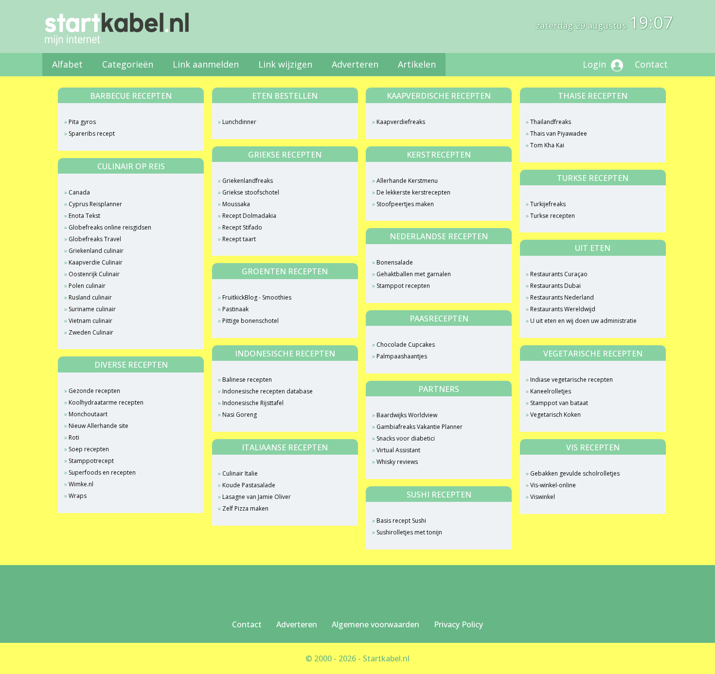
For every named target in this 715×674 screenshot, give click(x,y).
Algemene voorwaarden (375, 624)
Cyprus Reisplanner (95, 204)
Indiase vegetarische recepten (571, 379)
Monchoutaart (88, 414)
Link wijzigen (285, 64)
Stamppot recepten (403, 286)
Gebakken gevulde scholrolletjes (575, 473)
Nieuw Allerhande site (98, 426)
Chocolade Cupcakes (405, 344)
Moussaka (236, 204)
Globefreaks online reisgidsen (110, 227)
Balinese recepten (247, 379)
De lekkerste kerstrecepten (413, 192)
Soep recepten (89, 449)
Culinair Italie (240, 473)
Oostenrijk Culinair (94, 274)
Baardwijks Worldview (406, 415)
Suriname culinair (92, 309)
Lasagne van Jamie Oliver (256, 497)
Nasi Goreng (239, 414)
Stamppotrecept (91, 461)
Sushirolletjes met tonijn (409, 532)
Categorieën (127, 64)
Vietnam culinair (90, 321)
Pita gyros (82, 122)
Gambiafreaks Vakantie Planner (419, 427)
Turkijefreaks (548, 204)
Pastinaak (235, 309)
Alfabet (67, 64)
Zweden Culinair (91, 332)
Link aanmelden (206, 64)
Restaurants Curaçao (559, 274)
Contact (651, 64)
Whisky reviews (397, 462)
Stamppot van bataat (559, 403)
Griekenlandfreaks (247, 181)
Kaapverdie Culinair (96, 262)
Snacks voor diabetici (405, 438)
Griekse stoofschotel (250, 192)
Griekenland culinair (96, 251)
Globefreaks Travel (95, 239)
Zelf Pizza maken (245, 508)
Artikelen (417, 64)
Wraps (78, 496)
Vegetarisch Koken (555, 414)
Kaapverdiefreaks (400, 122)
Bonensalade (394, 262)
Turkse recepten (552, 216)
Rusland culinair (90, 297)
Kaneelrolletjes (550, 391)
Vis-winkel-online (553, 485)
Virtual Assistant (398, 450)
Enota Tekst (84, 216)
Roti (74, 437)
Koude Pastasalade (248, 485)
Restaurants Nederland (562, 297)
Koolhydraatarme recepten (106, 402)
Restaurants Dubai (555, 286)
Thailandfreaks (550, 122)
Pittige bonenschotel (250, 321)
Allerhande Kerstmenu (407, 181)
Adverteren (355, 64)
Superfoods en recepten (102, 472)
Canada (79, 192)
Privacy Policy (458, 624)
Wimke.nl (81, 484)
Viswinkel (542, 497)
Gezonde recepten (94, 391)
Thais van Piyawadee (558, 133)
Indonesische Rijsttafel (253, 403)
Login (595, 64)
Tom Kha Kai (547, 145)
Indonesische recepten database (267, 391)
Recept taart (239, 239)
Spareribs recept (92, 133)
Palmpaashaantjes (401, 356)
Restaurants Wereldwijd (562, 309)
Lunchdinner (239, 122)
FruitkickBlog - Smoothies (256, 297)
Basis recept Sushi (401, 520)
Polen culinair (87, 286)
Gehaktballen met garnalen (413, 274)
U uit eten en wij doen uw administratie (583, 321)
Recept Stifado (242, 227)
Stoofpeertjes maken (405, 204)
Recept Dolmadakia (249, 216)
